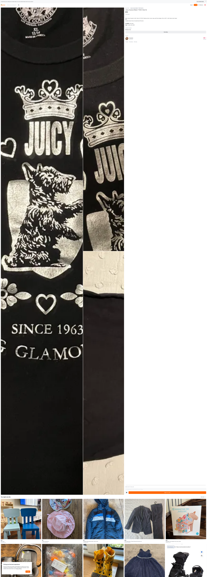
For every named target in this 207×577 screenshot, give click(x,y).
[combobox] (12, 5)
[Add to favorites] (126, 492)
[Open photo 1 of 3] (42, 251)
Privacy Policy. (19, 568)
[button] (203, 497)
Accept (27, 571)
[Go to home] (3, 5)
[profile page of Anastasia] (126, 38)
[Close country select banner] (206, 1)
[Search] (18, 5)
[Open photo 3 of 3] (103, 373)
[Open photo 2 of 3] (103, 129)
